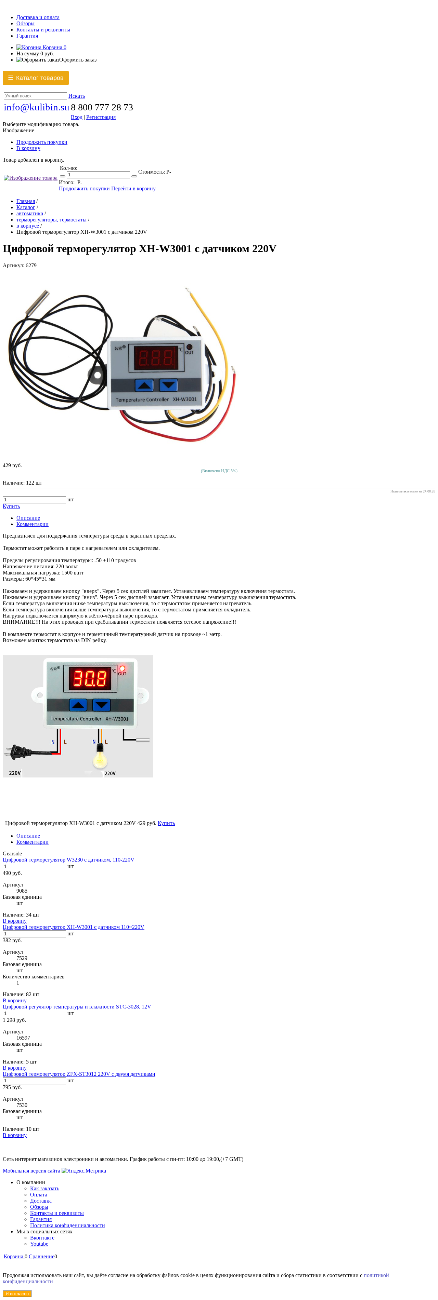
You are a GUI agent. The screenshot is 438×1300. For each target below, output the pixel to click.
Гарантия (27, 36)
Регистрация (101, 117)
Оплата (38, 1194)
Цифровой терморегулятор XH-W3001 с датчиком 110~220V (73, 927)
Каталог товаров (36, 78)
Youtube (39, 1244)
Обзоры (25, 23)
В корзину (28, 148)
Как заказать (44, 1188)
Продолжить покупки (41, 142)
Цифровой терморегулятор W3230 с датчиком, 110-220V (68, 860)
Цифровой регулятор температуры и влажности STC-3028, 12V (77, 1007)
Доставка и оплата (38, 17)
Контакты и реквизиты (43, 29)
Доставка (41, 1201)
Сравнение (41, 1256)
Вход (76, 117)
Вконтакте (42, 1238)
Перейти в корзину (133, 188)
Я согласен (17, 1293)
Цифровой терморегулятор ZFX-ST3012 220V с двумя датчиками (79, 1074)
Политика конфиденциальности (67, 1225)
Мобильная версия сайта (31, 1171)
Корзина (53, 47)
